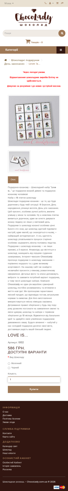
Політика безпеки (11, 419)
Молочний (16, 363)
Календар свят (10, 446)
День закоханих (14, 64)
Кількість (12, 373)
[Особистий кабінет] (51, 3)
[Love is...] (34, 121)
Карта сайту (9, 437)
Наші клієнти (9, 453)
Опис (13, 179)
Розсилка (7, 469)
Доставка (7, 415)
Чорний (15, 367)
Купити (34, 389)
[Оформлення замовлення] (62, 3)
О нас (5, 412)
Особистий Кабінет (12, 462)
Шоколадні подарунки (25, 60)
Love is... (34, 64)
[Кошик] (57, 3)
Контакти (7, 433)
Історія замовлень (12, 466)
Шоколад (7, 450)
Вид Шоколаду (17, 357)
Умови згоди (9, 422)
